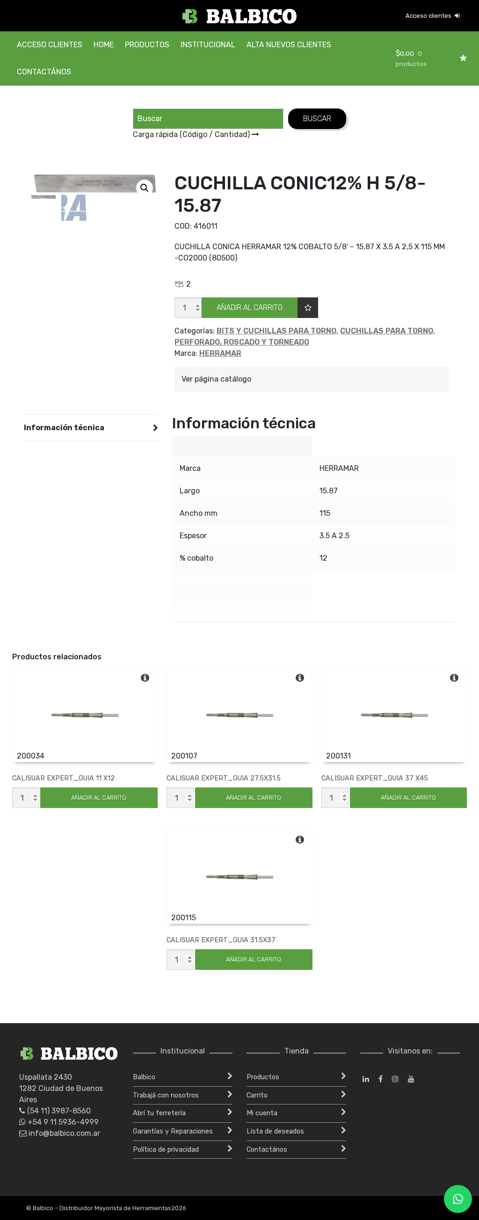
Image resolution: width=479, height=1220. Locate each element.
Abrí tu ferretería (159, 1113)
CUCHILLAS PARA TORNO (386, 330)
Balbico (144, 1077)
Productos (147, 44)
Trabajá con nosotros (166, 1095)
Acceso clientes (429, 15)
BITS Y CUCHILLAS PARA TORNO (276, 330)
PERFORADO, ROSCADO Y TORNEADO (241, 342)
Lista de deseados (275, 1131)
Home (104, 44)
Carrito (257, 1095)
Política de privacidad (166, 1150)
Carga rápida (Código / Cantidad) (192, 134)
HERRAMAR (220, 353)
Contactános (44, 71)
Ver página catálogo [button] (216, 379)
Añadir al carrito (250, 307)
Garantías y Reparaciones (173, 1131)
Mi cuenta (262, 1113)
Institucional (208, 44)
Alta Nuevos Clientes (289, 44)
